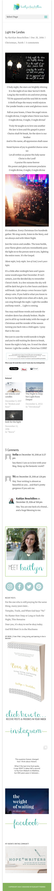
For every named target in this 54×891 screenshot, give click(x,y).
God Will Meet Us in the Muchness (21, 629)
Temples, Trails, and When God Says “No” (25, 610)
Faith (21, 42)
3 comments (32, 42)
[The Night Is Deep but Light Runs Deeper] (34, 387)
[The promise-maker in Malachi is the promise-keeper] (27, 766)
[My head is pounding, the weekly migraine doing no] (27, 810)
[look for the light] (14, 415)
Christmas (11, 42)
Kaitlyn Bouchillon (18, 37)
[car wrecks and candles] (14, 387)
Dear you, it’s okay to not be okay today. (24, 624)
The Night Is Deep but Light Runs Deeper (34, 396)
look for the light (13, 422)
